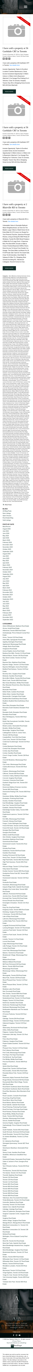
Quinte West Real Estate (19, 425)
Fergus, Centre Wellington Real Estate (20, 344)
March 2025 (6, 565)
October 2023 (7, 597)
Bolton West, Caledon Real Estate (13, 694)
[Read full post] (16, 32)
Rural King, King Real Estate (19, 437)
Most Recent (6, 526)
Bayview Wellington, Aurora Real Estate (11, 291)
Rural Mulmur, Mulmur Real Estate (21, 439)
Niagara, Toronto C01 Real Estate (13, 1000)
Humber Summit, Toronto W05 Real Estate (15, 360)
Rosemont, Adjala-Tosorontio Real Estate (11, 430)
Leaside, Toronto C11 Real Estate (13, 939)
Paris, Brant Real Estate (19, 416)
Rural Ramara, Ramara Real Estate (14, 1111)
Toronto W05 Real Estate (10, 1188)
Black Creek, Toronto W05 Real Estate (15, 680)
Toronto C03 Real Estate (8, 466)
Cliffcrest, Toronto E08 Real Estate (13, 773)
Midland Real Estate (7, 390)
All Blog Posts (7, 511)
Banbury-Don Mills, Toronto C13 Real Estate (16, 653)
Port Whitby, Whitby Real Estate (13, 424)
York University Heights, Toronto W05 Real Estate (17, 499)
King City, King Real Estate (24, 372)
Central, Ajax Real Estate (18, 319)
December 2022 (8, 617)
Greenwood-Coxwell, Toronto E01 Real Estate (18, 351)
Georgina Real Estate (9, 832)
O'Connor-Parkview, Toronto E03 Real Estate (16, 409)
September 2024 (8, 574)
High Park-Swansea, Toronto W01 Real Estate (20, 357)
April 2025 (6, 563)
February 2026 (7, 542)
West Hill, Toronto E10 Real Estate (15, 486)
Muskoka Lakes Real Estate (9, 400)
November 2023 (8, 594)
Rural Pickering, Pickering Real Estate (15, 1107)
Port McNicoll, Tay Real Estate (12, 1057)
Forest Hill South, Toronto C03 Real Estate (16, 828)
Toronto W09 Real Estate (8, 471)
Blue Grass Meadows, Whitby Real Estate (17, 297)
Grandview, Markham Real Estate (15, 350)
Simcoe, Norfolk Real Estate (12, 446)
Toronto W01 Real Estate (10, 1184)
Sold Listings (7, 520)
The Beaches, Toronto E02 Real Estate (15, 1170)
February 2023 (7, 613)
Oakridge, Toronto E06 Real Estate (10, 410)
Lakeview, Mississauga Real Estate (18, 377)
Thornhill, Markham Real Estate (9, 465)
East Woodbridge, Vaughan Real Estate (15, 803)
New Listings (7, 513)
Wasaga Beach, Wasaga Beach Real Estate (16, 1223)
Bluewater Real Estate (10, 689)
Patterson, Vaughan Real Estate (13, 1041)
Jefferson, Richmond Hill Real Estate (16, 368)
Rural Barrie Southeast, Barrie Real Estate (16, 1086)
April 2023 (6, 608)
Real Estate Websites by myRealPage (16, 1343)
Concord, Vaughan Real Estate (13, 328)
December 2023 (8, 592)
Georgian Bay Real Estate (19, 347)
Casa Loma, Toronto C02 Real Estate (14, 739)
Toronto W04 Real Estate (16, 468)
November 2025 (8, 547)
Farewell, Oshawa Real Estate (12, 821)
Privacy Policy (16, 1341)
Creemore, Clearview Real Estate (13, 780)
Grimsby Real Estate (7, 353)
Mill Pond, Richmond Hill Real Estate (14, 964)
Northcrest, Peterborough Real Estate (11, 406)
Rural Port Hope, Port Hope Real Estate (17, 442)
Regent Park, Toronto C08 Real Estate (14, 1068)
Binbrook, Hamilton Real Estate (15, 294)
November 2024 (8, 569)
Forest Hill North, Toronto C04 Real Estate (12, 345)
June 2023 (6, 603)
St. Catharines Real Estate (11, 1141)
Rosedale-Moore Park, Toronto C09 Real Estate (18, 428)
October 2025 (7, 549)
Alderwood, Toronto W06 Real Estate (19, 277)
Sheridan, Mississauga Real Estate (14, 1118)
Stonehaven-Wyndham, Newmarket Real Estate (18, 456)
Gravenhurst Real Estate (10, 841)
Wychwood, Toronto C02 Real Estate (14, 496)
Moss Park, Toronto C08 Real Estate (14, 977)
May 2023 (6, 606)
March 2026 (6, 540)
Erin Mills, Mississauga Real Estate (15, 342)
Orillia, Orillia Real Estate (10, 1030)
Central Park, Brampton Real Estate (14, 748)
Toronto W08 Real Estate (23, 469)
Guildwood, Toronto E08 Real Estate (20, 353)
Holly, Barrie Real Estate (10, 869)
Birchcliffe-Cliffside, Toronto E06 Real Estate (16, 678)
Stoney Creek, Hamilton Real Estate (10, 457)
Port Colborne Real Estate (11, 1050)
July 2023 (6, 601)
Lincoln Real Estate (10, 384)
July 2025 (6, 556)
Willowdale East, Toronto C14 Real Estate (16, 1259)
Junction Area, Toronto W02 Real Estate (15, 896)
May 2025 (6, 560)
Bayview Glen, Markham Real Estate (14, 662)
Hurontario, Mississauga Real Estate (10, 365)
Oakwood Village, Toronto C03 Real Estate (16, 1021)
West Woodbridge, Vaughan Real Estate (21, 489)
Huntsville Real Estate (23, 363)
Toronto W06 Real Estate (11, 469)
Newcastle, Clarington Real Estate (13, 996)
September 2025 (8, 551)
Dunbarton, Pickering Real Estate (13, 798)
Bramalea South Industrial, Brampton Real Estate (13, 306)
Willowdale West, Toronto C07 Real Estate (15, 493)
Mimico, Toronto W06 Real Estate (21, 392)
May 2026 (6, 535)
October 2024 (7, 572)
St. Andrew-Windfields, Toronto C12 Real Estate (16, 452)
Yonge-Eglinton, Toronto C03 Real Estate (15, 1272)
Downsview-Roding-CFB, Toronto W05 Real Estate (19, 333)
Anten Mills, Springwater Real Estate (21, 280)
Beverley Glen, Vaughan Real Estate (14, 673)
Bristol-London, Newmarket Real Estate (15, 726)
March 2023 (6, 610)
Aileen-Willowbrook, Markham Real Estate (18, 276)
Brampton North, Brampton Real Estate (15, 712)
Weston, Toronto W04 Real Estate (13, 1257)
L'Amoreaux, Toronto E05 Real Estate (16, 375)
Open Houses (7, 515)
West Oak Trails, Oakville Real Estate (14, 1243)
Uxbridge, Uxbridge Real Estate (12, 1209)
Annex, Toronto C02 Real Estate (13, 637)
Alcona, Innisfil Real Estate (11, 628)
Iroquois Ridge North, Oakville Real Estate (16, 887)
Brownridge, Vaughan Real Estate (13, 730)
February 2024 (7, 590)
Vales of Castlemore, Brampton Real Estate (15, 477)
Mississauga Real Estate (8, 394)
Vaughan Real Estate (24, 478)
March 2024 (6, 588)
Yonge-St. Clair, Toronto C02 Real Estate (15, 1275)
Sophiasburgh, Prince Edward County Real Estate (19, 448)
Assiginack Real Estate (23, 283)
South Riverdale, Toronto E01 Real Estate (16, 1134)
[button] (13, 1335)
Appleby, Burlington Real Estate (9, 282)
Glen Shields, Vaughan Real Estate (14, 837)
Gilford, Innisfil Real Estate (14, 348)
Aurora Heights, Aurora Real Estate (10, 285)
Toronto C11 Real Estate (19, 466)
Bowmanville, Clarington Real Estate (20, 301)
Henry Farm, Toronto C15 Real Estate (11, 356)
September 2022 (8, 619)
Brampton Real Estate (20, 307)
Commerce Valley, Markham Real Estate (15, 776)
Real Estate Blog (8, 518)
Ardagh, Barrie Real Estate (12, 283)
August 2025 (7, 554)
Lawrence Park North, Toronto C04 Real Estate (13, 381)
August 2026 (7, 529)
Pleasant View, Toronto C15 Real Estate (17, 419)
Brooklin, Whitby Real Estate (14, 312)
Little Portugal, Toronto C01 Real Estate (11, 386)
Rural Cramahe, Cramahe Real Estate (14, 1095)
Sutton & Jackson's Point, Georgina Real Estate (16, 460)
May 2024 (6, 583)
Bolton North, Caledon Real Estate (15, 300)
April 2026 (6, 538)
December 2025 (8, 544)
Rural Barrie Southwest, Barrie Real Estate (15, 434)
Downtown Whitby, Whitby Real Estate (11, 335)
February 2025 (7, 567)
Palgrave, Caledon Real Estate (12, 415)
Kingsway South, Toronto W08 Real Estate (12, 374)
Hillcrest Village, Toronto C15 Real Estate (12, 359)
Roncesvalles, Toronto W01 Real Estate (15, 1070)
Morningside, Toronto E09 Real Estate (16, 395)
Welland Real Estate (10, 484)
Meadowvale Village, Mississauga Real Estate (18, 389)
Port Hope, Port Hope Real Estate (10, 422)
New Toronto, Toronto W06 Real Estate (15, 993)
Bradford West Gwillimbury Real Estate (11, 303)
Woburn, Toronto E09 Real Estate (13, 1263)
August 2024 (7, 576)
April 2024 (6, 585)
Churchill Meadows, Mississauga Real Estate (16, 322)
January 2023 (7, 615)
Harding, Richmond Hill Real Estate (19, 354)
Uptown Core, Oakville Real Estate (10, 475)
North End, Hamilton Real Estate (21, 404)
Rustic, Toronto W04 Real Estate (10, 445)
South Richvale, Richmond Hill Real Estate (16, 1132)
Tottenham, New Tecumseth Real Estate (15, 1198)
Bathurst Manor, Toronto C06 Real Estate (18, 56)
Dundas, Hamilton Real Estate (14, 336)
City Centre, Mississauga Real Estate (14, 764)
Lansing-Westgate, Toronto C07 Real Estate (17, 380)
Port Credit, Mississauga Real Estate (20, 421)
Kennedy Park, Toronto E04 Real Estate (15, 898)
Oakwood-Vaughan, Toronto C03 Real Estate (20, 412)
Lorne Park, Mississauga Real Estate (11, 387)
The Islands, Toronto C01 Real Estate (22, 463)
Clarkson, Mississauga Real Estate (18, 325)
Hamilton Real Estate (7, 354)
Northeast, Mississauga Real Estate (14, 1007)
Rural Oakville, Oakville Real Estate (10, 440)
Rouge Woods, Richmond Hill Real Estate (16, 1080)
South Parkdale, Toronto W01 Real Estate (12, 449)
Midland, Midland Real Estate (18, 390)
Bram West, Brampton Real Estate (21, 304)
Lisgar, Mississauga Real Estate (22, 384)
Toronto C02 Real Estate (22, 465)
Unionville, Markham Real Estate (13, 1202)
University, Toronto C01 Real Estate (20, 474)
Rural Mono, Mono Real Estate (12, 1100)
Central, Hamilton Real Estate (12, 753)
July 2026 (6, 531)
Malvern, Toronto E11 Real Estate (13, 953)
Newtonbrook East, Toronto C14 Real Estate (15, 403)
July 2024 (6, 579)
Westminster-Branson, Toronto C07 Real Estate (13, 490)
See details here (15, 65)
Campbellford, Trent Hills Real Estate (16, 315)
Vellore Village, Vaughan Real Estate (10, 480)
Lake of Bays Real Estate (10, 916)
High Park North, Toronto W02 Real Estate (16, 859)
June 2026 (6, 533)
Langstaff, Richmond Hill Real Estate (14, 925)
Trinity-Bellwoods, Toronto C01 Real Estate (15, 472)
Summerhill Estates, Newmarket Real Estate (16, 1159)
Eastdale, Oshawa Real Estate (9, 339)
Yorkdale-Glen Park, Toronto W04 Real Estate (12, 501)
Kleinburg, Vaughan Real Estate (13, 912)
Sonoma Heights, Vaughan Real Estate (15, 1123)
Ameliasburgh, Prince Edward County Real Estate (13, 279)
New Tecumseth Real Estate (21, 400)
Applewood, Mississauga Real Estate (14, 644)
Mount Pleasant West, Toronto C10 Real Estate (18, 398)
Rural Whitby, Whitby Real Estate (23, 443)
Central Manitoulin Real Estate (14, 318)
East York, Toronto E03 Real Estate (20, 338)
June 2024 (6, 581)
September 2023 (8, 599)
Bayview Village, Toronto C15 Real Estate (21, 289)
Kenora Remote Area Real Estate (15, 371)
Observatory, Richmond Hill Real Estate (11, 413)
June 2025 (6, 558)
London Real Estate (24, 386)
